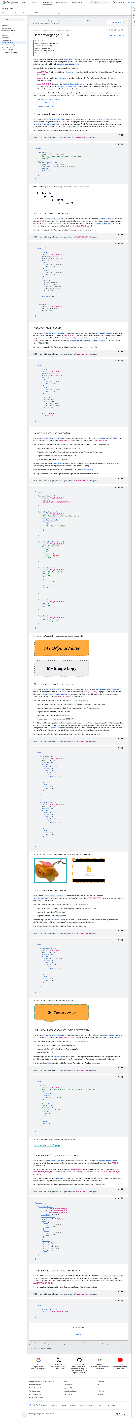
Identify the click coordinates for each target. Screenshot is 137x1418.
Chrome (63, 1405)
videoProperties (47, 808)
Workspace (20, 2)
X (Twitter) (100, 1391)
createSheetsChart (46, 1207)
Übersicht (35, 2)
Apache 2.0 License (116, 1343)
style (43, 580)
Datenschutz (50, 1414)
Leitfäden (16, 13)
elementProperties (48, 256)
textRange (44, 169)
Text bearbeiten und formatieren (48, 99)
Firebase (73, 1405)
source (43, 413)
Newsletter (100, 1388)
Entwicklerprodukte (35, 1388)
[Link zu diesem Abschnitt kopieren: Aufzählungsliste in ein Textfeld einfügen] (79, 114)
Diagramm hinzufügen (45, 106)
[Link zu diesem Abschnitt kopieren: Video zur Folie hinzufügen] (64, 328)
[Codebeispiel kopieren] (122, 144)
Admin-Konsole (68, 1385)
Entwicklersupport (35, 1394)
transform (46, 280)
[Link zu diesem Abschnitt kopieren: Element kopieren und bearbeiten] (72, 433)
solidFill (47, 522)
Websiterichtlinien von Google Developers (70, 1345)
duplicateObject (45, 496)
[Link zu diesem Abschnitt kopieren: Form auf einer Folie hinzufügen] (70, 214)
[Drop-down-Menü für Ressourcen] (82, 2)
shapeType (44, 296)
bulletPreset (45, 167)
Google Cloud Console (70, 1391)
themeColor (51, 526)
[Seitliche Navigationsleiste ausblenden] (24, 1414)
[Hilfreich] (119, 30)
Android (54, 1405)
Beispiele (50, 13)
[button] (13, 28)
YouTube (100, 1394)
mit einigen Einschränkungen (66, 86)
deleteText (43, 600)
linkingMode (45, 1215)
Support (59, 13)
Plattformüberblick (35, 1385)
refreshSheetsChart (46, 1309)
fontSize (45, 584)
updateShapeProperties (47, 512)
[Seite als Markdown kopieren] (68, 35)
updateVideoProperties (47, 802)
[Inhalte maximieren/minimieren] (47, 41)
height (46, 270)
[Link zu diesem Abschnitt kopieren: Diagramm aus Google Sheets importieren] (81, 1156)
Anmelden (131, 2)
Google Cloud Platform (87, 1405)
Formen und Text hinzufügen (47, 103)
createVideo (43, 369)
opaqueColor (48, 1095)
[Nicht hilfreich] (122, 30)
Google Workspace (47, 30)
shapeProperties (47, 518)
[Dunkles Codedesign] (122, 135)
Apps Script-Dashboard (70, 1388)
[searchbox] (13, 19)
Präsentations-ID (71, 72)
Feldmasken (57, 463)
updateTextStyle (45, 568)
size (44, 260)
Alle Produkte (60, 2)
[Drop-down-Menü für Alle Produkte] (67, 2)
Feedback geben (115, 35)
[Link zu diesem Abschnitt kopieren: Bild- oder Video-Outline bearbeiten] (75, 684)
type (44, 171)
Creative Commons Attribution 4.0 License (82, 1343)
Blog (98, 1385)
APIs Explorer (67, 1394)
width (46, 262)
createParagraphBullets (48, 163)
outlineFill (48, 768)
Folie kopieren (88, 470)
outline (45, 764)
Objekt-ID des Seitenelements (75, 84)
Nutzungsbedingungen (36, 1397)
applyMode (44, 546)
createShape (43, 252)
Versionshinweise (35, 1391)
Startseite (36, 30)
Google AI (101, 1405)
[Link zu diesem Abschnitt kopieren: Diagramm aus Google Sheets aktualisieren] (82, 1271)
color (48, 524)
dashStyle (47, 766)
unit (47, 266)
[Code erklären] (118, 135)
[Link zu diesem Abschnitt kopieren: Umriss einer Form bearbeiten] (68, 891)
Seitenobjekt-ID (62, 78)
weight (46, 784)
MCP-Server (39, 13)
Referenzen (27, 13)
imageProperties (47, 762)
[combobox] (100, 2)
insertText (43, 153)
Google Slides (47, 2)
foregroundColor (48, 1093)
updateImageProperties (47, 756)
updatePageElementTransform (49, 542)
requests (39, 149)
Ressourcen (76, 2)
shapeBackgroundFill (50, 520)
